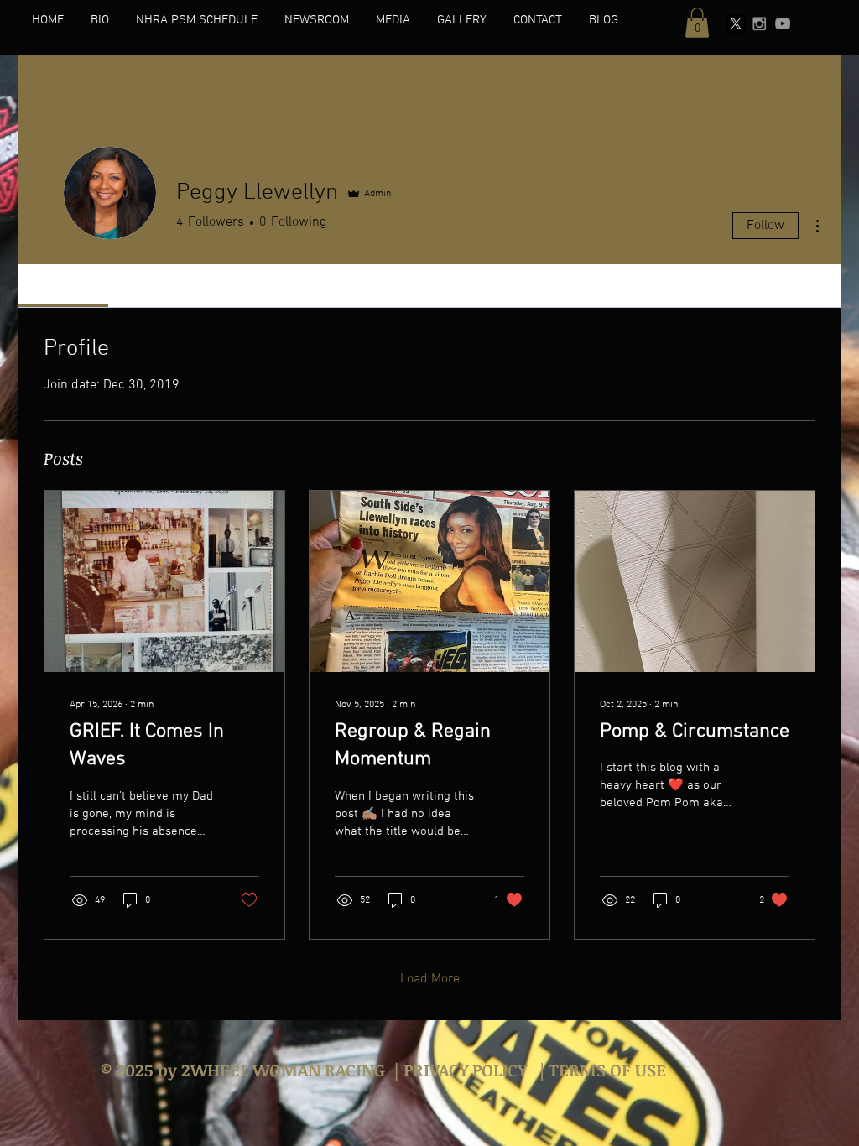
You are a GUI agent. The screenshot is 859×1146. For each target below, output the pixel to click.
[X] (735, 23)
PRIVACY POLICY (465, 1069)
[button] (697, 23)
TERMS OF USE (605, 1069)
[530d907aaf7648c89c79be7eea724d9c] (759, 23)
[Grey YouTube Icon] (782, 23)
